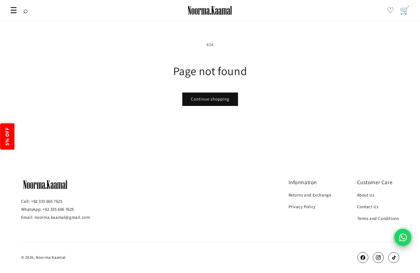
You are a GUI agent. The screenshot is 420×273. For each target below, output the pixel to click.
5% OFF (7, 136)
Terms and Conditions (378, 218)
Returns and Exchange (310, 195)
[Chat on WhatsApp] (402, 237)
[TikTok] (393, 257)
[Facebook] (362, 257)
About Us (366, 195)
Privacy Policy (302, 206)
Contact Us (368, 206)
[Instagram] (378, 257)
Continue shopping (210, 99)
